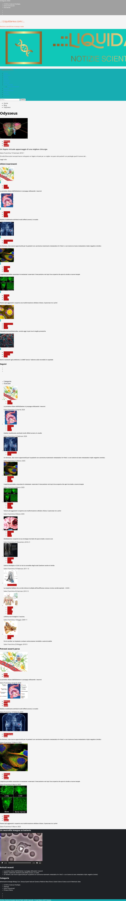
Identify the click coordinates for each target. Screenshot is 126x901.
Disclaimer (7, 7)
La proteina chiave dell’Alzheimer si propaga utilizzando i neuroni (21, 191)
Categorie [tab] (7, 381)
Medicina (7, 75)
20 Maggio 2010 (20, 644)
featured (32, 881)
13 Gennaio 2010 (17, 153)
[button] (21, 849)
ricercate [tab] (7, 383)
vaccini (6, 92)
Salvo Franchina (5, 153)
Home (6, 73)
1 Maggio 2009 (20, 620)
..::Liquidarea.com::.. (12, 21)
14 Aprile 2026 (20, 410)
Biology (15, 881)
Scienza (6, 89)
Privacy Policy (8, 890)
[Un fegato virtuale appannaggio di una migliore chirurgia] (14, 138)
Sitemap (6, 886)
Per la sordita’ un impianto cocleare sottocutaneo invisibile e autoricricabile (28, 641)
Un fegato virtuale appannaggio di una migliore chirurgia (23, 149)
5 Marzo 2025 (19, 514)
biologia (6, 83)
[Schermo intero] (40, 863)
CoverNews (38, 900)
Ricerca (6, 79)
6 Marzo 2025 (19, 487)
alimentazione (9, 90)
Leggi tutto (3, 159)
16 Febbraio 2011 (21, 569)
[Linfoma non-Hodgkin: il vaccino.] (11, 605)
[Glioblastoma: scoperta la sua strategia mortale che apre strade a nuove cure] (11, 530)
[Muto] (37, 863)
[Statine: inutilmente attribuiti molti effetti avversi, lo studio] (7, 207)
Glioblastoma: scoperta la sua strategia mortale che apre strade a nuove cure (28, 539)
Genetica (7, 81)
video (79, 881)
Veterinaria (74, 881)
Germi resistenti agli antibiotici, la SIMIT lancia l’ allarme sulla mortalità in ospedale (26, 360)
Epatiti (27, 881)
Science (60, 881)
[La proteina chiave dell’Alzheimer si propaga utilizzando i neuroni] (7, 180)
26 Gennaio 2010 (21, 591)
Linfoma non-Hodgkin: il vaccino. (14, 616)
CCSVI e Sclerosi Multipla (12, 4)
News (6, 144)
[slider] (19, 862)
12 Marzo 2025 (20, 461)
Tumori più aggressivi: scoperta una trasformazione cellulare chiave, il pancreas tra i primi (28, 303)
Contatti (6, 94)
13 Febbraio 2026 (21, 436)
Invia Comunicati (9, 6)
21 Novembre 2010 (22, 542)
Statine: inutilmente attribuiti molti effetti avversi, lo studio (19, 219)
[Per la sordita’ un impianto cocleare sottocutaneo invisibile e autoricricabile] (11, 634)
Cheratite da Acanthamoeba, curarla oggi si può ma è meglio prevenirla (23, 331)
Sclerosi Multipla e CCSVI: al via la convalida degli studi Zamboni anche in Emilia (29, 565)
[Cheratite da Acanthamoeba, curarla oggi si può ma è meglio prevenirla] (7, 318)
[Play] (2, 863)
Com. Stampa (8, 85)
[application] (21, 849)
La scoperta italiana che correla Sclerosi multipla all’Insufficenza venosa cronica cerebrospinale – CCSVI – (37, 588)
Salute (6, 77)
